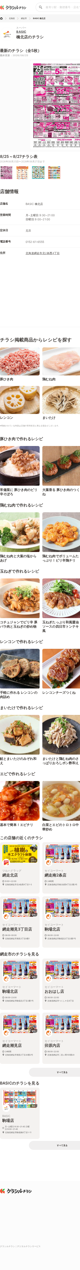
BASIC (21, 32)
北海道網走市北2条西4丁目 (43, 253)
